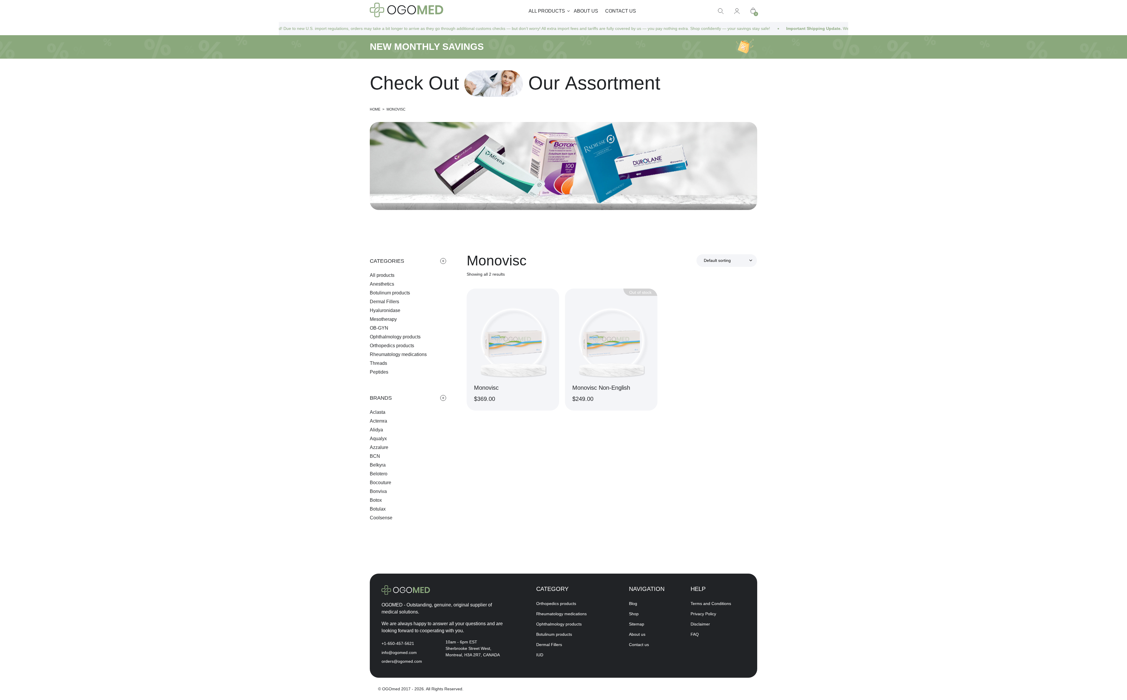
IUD (539, 654)
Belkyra (378, 464)
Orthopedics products (392, 345)
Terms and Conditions (711, 603)
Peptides (379, 372)
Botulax (378, 508)
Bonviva (378, 491)
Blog (633, 603)
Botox (376, 500)
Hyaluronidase (385, 310)
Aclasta (377, 412)
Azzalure (379, 447)
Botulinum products (390, 292)
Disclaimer (700, 624)
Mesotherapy (383, 319)
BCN (375, 456)
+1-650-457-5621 (398, 643)
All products (382, 275)
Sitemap (636, 624)
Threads (378, 363)
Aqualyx (378, 438)
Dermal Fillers (384, 301)
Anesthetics (382, 284)
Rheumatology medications (398, 354)
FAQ (695, 634)
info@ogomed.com (399, 652)
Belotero (378, 473)
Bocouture (380, 482)
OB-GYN (379, 328)
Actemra (378, 420)
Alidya (376, 429)
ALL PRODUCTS (547, 11)
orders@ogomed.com (402, 661)
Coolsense (381, 517)
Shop (634, 613)
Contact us (620, 11)
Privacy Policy (703, 613)
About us (586, 11)
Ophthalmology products (395, 336)
